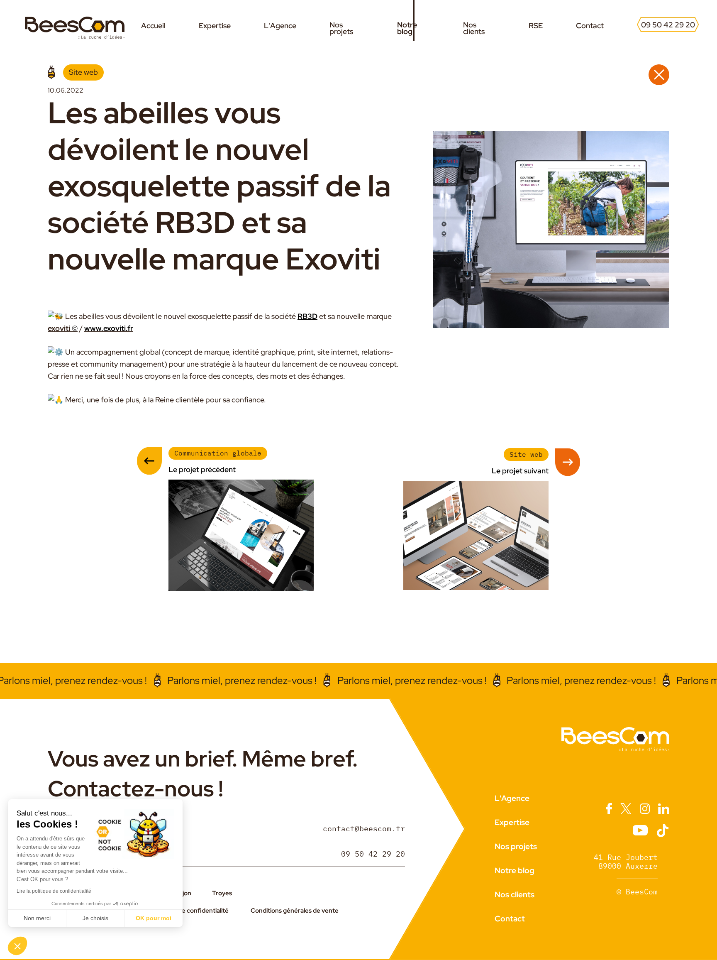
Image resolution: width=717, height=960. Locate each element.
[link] (307, 316)
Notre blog (407, 28)
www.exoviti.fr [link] (108, 328)
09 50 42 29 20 (668, 25)
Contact (590, 25)
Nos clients (474, 28)
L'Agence (280, 25)
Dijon (184, 893)
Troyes (222, 893)
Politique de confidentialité (190, 910)
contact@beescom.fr (364, 828)
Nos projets (341, 28)
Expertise (215, 25)
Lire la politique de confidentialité (54, 891)
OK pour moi (153, 918)
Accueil (153, 25)
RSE (536, 25)
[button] (17, 946)
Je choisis (95, 918)
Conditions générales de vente (295, 910)
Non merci (37, 918)
